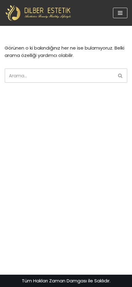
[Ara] (120, 75)
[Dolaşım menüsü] (120, 13)
